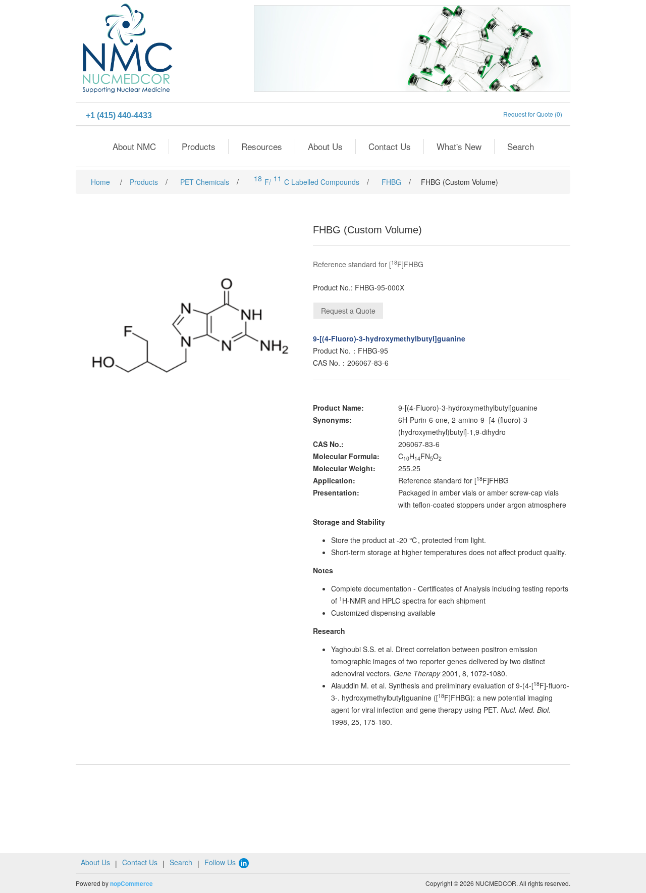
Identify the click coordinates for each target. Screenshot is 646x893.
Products (199, 146)
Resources (261, 146)
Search (520, 146)
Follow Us (221, 862)
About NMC (134, 146)
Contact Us (389, 146)
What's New (459, 146)
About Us (325, 146)
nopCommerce (131, 883)
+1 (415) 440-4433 (119, 115)
